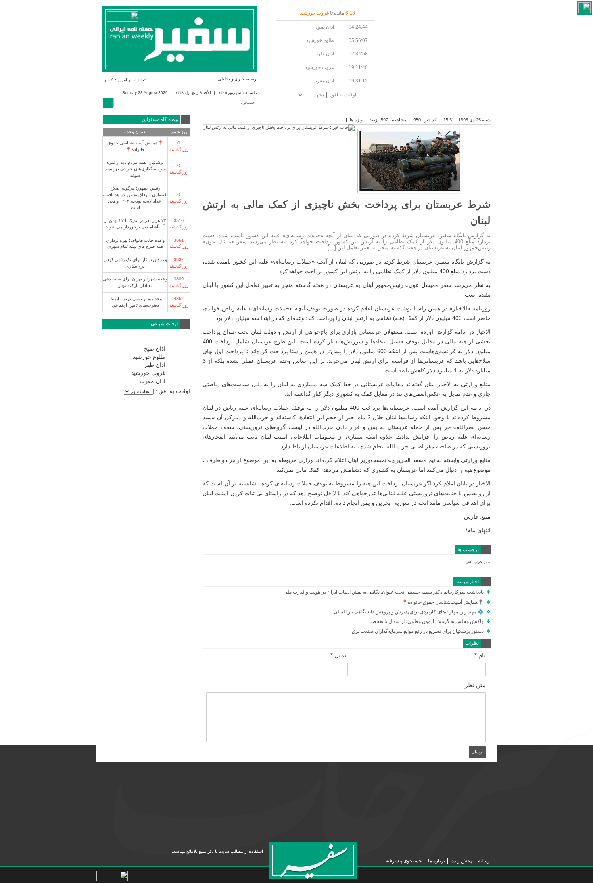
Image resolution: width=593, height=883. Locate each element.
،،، (488, 561)
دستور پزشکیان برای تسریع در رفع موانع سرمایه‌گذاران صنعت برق (421, 631)
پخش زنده (461, 861)
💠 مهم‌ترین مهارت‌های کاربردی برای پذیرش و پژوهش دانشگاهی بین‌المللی (412, 612)
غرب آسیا (473, 561)
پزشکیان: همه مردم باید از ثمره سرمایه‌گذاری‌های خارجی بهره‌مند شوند (135, 168)
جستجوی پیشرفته (404, 861)
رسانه (484, 861)
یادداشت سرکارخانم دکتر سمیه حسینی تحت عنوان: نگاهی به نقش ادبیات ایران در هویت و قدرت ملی (387, 592)
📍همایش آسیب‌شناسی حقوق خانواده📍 (446, 602)
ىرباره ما (436, 861)
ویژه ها (356, 119)
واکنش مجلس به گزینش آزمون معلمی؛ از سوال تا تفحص (430, 621)
